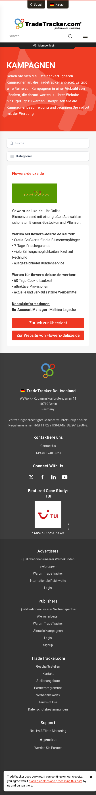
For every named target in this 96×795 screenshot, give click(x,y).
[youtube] (64, 477)
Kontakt (48, 673)
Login (48, 588)
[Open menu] (85, 36)
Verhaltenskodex (48, 695)
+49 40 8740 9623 (48, 453)
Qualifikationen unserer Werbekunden (48, 559)
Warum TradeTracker (48, 573)
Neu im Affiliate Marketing (48, 731)
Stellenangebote (48, 681)
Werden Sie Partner (48, 748)
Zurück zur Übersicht (48, 323)
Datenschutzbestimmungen (48, 709)
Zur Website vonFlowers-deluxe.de (48, 335)
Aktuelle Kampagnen (48, 631)
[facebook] (42, 477)
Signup (48, 645)
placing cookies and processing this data (55, 781)
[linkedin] (53, 477)
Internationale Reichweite (48, 580)
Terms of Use (48, 702)
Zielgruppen (48, 566)
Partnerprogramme (48, 688)
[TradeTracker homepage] (48, 23)
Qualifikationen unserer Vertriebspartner (48, 609)
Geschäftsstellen (48, 666)
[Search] (70, 36)
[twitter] (31, 477)
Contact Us (48, 446)
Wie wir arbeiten (48, 616)
